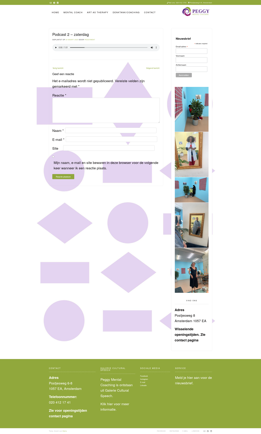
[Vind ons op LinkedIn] (57, 3)
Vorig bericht (58, 68)
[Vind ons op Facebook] (54, 3)
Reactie (59, 95)
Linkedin (143, 385)
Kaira (65, 431)
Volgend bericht (152, 68)
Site (55, 148)
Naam (58, 130)
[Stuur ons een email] (50, 3)
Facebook (144, 376)
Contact (150, 12)
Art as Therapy (97, 12)
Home (55, 12)
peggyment (90, 39)
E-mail (58, 139)
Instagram (144, 379)
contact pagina (186, 340)
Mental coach (73, 12)
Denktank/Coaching (126, 12)
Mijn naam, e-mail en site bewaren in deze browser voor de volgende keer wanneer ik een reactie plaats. (106, 165)
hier (110, 403)
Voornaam (180, 56)
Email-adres (182, 46)
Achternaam (181, 65)
